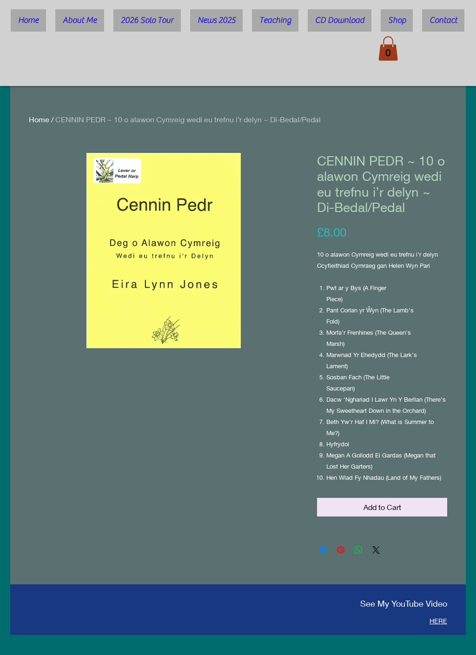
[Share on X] (376, 550)
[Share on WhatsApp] (358, 550)
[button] (388, 48)
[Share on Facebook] (323, 550)
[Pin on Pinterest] (340, 550)
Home (39, 119)
